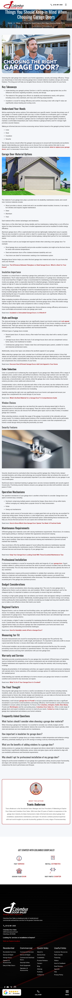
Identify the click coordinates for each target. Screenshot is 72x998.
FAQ (55, 972)
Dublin (57, 705)
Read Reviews (58, 966)
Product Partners (42, 960)
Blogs (18, 23)
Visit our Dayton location (11, 941)
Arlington (51, 705)
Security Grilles (25, 962)
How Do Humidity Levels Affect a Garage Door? (26, 630)
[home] (14, 5)
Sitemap (39, 969)
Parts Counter (58, 955)
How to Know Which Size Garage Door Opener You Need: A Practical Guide (35, 523)
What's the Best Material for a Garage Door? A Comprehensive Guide (33, 398)
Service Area (41, 955)
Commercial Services (27, 952)
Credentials (40, 957)
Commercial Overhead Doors (27, 959)
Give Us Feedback (59, 963)
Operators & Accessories (24, 969)
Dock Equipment (25, 965)
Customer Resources (61, 952)
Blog (38, 966)
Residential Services (9, 952)
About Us (40, 952)
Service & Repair (8, 955)
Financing (57, 957)
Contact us (51, 709)
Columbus (43, 705)
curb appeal (65, 321)
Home (10, 23)
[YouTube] (8, 987)
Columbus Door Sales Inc (45, 707)
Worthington (14, 707)
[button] (66, 5)
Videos (56, 960)
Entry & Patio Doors (9, 965)
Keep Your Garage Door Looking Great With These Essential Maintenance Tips (36, 555)
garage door (58, 563)
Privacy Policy (58, 975)
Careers (39, 963)
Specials (57, 969)
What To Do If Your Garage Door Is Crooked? (25, 682)
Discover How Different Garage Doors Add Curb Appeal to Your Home (34, 364)
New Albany (64, 705)
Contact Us (40, 975)
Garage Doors (7, 957)
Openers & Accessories (7, 961)
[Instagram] (15, 987)
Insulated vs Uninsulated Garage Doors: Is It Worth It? (28, 313)
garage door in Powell (26, 701)
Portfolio (40, 972)
